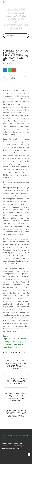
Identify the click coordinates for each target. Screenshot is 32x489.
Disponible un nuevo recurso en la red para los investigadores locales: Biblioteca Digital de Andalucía (16, 397)
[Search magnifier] (26, 35)
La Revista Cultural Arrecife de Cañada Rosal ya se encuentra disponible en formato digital (16, 381)
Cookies (5, 438)
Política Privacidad (19, 435)
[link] (5, 70)
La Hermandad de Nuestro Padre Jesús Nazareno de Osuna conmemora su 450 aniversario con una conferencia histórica (16, 413)
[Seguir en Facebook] (29, 454)
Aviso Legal (6, 435)
